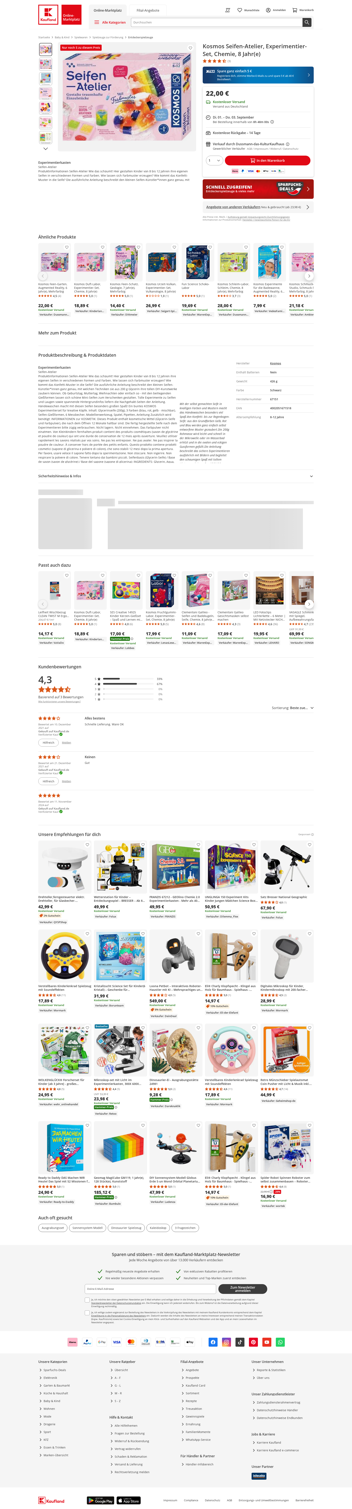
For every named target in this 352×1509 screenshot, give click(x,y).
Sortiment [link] (192, 1393)
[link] (148, 10)
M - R (118, 1393)
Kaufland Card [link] (195, 1385)
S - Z (118, 1401)
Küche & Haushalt (56, 1393)
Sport (47, 1432)
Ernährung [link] (193, 1424)
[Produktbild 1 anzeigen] (45, 49)
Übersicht (121, 1370)
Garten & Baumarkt (57, 1385)
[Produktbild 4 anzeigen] (45, 93)
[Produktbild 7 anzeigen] (45, 137)
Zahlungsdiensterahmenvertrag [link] (278, 1402)
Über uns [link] (263, 1378)
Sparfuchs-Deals (55, 1370)
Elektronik (50, 1378)
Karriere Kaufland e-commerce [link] (278, 1450)
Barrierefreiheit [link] (305, 1500)
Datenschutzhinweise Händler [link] (277, 1410)
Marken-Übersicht (56, 1455)
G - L (118, 1385)
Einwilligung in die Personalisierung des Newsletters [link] (118, 1315)
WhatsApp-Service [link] (198, 1440)
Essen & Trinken (55, 1447)
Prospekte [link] (192, 1378)
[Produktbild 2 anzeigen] (45, 64)
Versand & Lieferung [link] (129, 1464)
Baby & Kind (52, 1401)
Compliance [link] (191, 1500)
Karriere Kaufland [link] (269, 1442)
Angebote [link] (192, 1370)
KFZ (46, 1440)
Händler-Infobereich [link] (199, 1464)
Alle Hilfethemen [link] (126, 1426)
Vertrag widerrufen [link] (128, 1449)
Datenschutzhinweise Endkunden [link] (280, 1418)
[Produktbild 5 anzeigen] (45, 108)
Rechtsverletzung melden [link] (132, 1472)
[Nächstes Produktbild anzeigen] (45, 148)
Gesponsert (304, 834)
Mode (47, 1416)
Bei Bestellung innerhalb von (243, 122)
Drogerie (49, 1424)
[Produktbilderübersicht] (45, 96)
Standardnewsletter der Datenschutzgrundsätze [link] (116, 1302)
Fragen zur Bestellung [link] (130, 1433)
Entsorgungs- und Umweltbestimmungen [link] (264, 1500)
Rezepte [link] (191, 1401)
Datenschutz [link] (212, 1500)
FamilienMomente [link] (198, 1432)
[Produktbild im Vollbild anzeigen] (127, 96)
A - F (118, 1378)
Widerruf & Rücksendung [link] (132, 1441)
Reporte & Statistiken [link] (271, 1370)
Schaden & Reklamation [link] (131, 1456)
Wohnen (49, 1409)
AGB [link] (229, 1500)
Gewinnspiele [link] (195, 1416)
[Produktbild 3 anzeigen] (45, 78)
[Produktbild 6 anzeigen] (45, 122)
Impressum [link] (170, 1500)
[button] (129, 679)
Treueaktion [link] (194, 1409)
